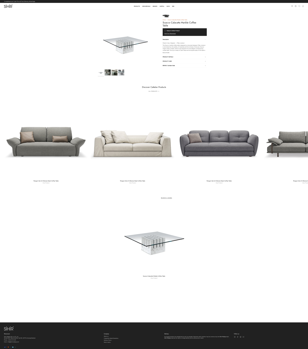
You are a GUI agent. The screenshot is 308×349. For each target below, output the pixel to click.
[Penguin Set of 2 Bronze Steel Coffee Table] (46, 137)
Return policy (107, 342)
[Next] (305, 137)
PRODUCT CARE (167, 61)
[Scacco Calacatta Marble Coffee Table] (154, 237)
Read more (166, 52)
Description (166, 39)
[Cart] (303, 6)
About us (106, 336)
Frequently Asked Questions (111, 338)
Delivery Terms (107, 340)
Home (164, 20)
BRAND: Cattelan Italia (169, 65)
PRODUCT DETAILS (168, 57)
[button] (137, 6)
